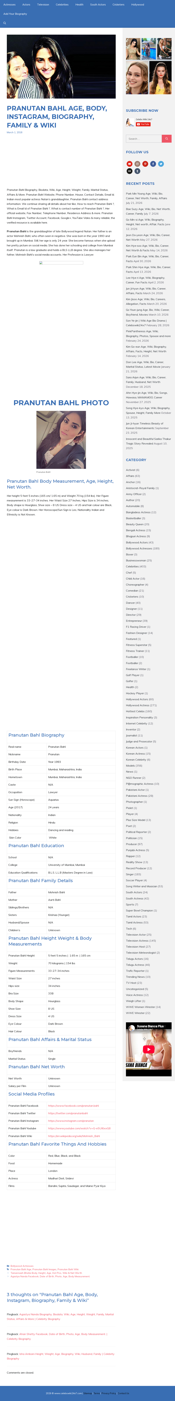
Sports (130, 904)
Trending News (135, 976)
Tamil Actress (134, 922)
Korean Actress (135, 753)
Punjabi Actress (135, 850)
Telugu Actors (134, 958)
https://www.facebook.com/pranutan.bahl (73, 1105)
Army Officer (134, 494)
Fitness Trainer (135, 651)
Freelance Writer (136, 669)
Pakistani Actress (136, 795)
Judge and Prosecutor (139, 741)
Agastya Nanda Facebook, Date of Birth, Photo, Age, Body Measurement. (50, 1276)
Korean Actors (135, 747)
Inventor (131, 729)
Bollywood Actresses (22, 1265)
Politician (131, 838)
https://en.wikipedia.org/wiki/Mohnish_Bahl (74, 1136)
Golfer (129, 681)
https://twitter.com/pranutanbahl (68, 1113)
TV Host (131, 982)
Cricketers (118, 4)
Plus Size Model (135, 820)
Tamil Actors (133, 916)
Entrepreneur (134, 620)
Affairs (130, 476)
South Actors (98, 4)
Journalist (131, 735)
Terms (97, 1393)
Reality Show (134, 862)
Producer (131, 844)
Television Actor (136, 934)
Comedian (132, 590)
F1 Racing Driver (136, 626)
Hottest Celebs (135, 711)
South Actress (134, 898)
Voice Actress (134, 995)
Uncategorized (135, 989)
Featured (131, 639)
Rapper (130, 856)
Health (79, 4)
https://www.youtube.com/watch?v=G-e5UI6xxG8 (79, 1128)
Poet (129, 826)
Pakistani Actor (135, 789)
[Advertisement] (61, 164)
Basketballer (133, 518)
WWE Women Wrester (140, 1007)
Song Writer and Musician (141, 886)
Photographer (134, 801)
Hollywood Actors (137, 699)
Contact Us (123, 1393)
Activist (130, 470)
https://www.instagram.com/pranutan (71, 1120)
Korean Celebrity (136, 759)
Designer (131, 608)
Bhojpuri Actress (136, 536)
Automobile (133, 506)
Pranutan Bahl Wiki (68, 1269)
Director (131, 614)
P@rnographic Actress (139, 783)
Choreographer (135, 584)
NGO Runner (133, 777)
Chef (129, 572)
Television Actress (137, 940)
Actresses (9, 4)
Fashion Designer (136, 633)
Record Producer (136, 868)
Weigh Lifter (133, 1001)
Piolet (129, 808)
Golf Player (132, 675)
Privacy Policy (109, 1393)
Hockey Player (135, 693)
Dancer (130, 602)
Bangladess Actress (138, 512)
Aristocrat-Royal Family (140, 488)
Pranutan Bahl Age (21, 1269)
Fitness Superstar (136, 645)
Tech (129, 928)
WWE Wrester (135, 1013)
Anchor (130, 482)
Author (130, 500)
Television (43, 4)
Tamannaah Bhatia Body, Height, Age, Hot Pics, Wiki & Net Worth (46, 1272)
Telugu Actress (135, 964)
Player (130, 814)
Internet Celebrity (136, 723)
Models (130, 765)
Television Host (135, 946)
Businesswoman (136, 560)
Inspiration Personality (139, 717)
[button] (4, 23)
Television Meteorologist (141, 952)
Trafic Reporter (135, 970)
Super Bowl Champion (139, 910)
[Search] (167, 139)
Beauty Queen (135, 524)
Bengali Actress (135, 530)
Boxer (129, 554)
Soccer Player (134, 880)
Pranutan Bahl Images (44, 1269)
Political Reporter (136, 832)
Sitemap (87, 1393)
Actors (26, 4)
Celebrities (62, 4)
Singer (130, 874)
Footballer (132, 657)
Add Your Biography (15, 13)
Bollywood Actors (137, 542)
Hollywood (137, 4)
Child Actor (132, 578)
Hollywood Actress (137, 705)
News (129, 771)
